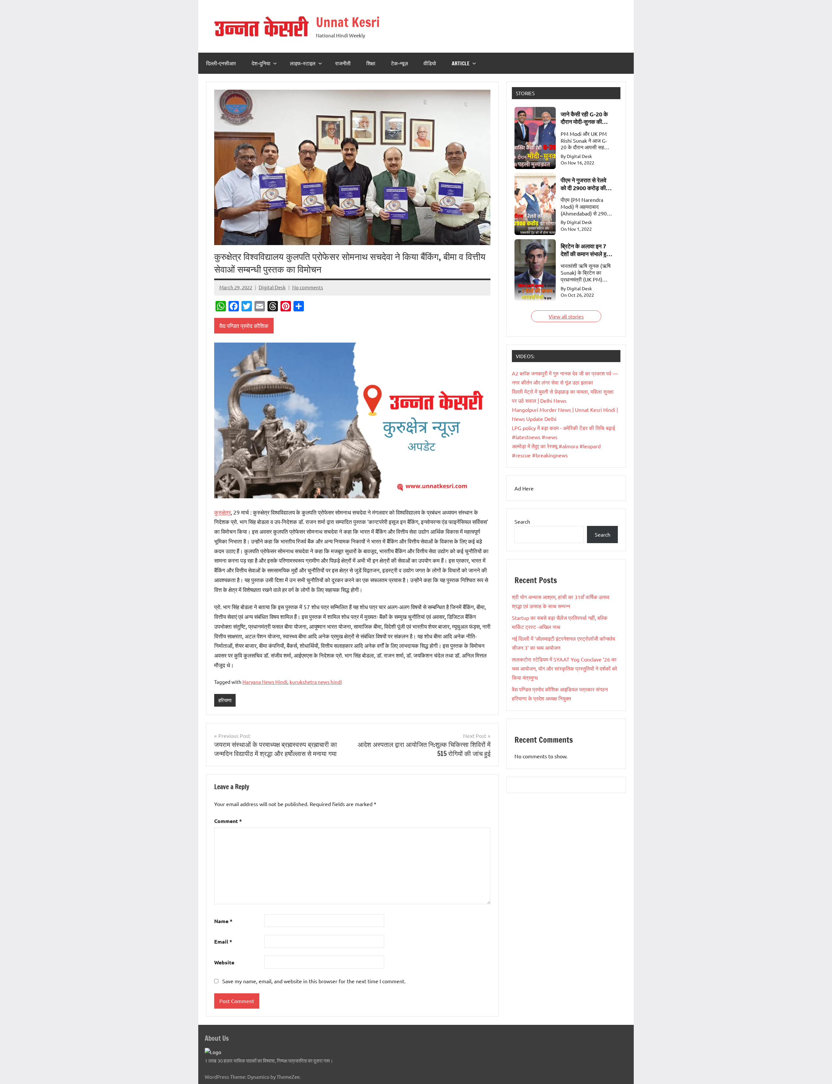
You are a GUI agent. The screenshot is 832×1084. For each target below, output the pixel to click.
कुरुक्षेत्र (222, 512)
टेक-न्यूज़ (399, 63)
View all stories (566, 316)
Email (223, 941)
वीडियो (429, 63)
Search (522, 521)
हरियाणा (224, 700)
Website (224, 962)
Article (461, 63)
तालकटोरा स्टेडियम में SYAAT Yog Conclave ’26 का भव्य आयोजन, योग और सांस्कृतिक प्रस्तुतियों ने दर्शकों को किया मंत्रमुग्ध (564, 668)
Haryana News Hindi (264, 682)
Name (223, 921)
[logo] (213, 1052)
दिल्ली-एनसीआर (221, 63)
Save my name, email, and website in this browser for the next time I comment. (314, 981)
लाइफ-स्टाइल (303, 63)
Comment (228, 820)
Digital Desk (272, 287)
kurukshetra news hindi (316, 682)
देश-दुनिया (261, 63)
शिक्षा (370, 63)
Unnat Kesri (348, 22)
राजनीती (343, 63)
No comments (307, 287)
